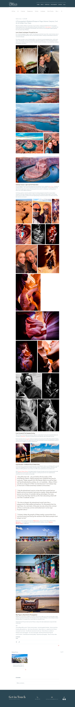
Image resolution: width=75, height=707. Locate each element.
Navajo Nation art (42, 629)
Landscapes (43, 11)
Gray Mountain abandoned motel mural (33, 630)
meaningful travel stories (20, 630)
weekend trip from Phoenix (51, 629)
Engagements (30, 11)
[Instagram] (63, 699)
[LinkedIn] (65, 699)
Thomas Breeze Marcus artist (21, 627)
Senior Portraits (50, 11)
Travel (17, 638)
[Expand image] (26, 59)
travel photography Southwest (43, 627)
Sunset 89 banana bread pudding (29, 634)
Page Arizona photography (42, 634)
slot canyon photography (34, 632)
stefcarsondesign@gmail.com (52, 699)
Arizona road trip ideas (52, 634)
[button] (61, 11)
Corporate (23, 11)
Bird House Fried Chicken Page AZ (46, 632)
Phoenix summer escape (32, 627)
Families (36, 11)
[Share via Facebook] (16, 642)
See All (62, 651)
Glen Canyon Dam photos (33, 629)
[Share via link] (19, 642)
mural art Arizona (19, 634)
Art (18, 11)
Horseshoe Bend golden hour (21, 629)
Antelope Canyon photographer (22, 632)
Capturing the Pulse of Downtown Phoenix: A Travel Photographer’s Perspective (18, 665)
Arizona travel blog (53, 627)
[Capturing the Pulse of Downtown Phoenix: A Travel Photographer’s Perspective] (20, 658)
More (57, 11)
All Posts (13, 11)
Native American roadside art (48, 630)
